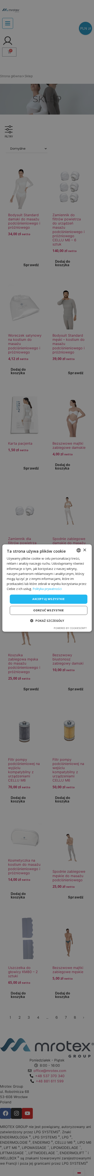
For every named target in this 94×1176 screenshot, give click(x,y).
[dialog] (47, 588)
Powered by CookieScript (70, 628)
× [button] (84, 550)
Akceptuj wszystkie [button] (48, 599)
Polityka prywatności (47, 589)
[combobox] (78, 550)
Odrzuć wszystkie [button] (48, 610)
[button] (47, 620)
